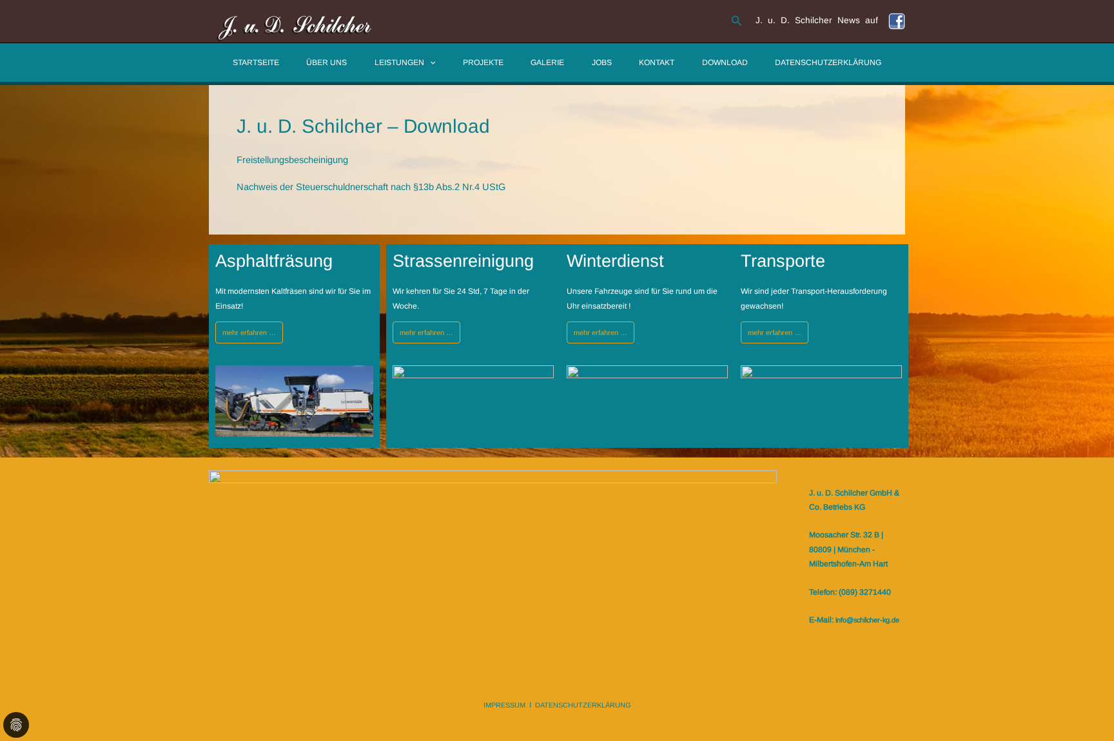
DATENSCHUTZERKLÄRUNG (583, 705)
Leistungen (399, 62)
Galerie (547, 62)
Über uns (326, 62)
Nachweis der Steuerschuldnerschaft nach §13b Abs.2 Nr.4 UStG (371, 187)
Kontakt (656, 62)
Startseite (256, 62)
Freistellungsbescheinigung (292, 160)
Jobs (602, 62)
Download (725, 62)
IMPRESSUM (504, 705)
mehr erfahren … (249, 332)
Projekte (483, 62)
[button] (737, 21)
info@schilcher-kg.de (867, 620)
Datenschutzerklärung (828, 62)
